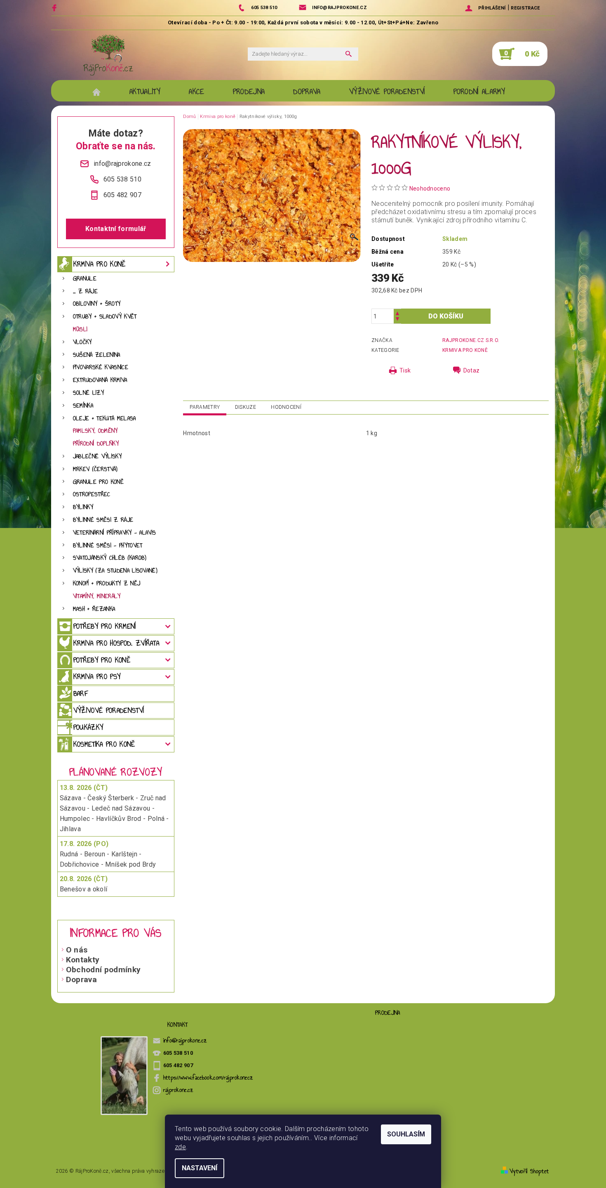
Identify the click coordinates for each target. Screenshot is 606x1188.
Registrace (525, 8)
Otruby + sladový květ (105, 316)
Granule (84, 278)
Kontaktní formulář (115, 229)
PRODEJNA (249, 91)
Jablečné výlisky (97, 456)
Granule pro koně (98, 482)
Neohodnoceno (430, 188)
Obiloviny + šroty (96, 304)
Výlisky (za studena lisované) (115, 570)
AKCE (196, 91)
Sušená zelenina (96, 355)
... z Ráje (85, 291)
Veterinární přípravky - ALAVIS (114, 532)
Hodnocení (286, 407)
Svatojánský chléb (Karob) (110, 558)
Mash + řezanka (94, 609)
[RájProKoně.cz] (108, 54)
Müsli (80, 329)
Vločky (82, 342)
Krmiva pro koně (99, 264)
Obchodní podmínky (103, 969)
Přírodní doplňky (96, 443)
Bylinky (83, 507)
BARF (80, 693)
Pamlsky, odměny (95, 431)
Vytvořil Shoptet (529, 1171)
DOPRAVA (306, 91)
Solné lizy (88, 393)
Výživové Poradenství (387, 91)
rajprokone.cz (178, 1090)
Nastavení (199, 1168)
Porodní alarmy (479, 91)
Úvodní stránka (101, 91)
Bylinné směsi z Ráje (103, 520)
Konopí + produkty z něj (106, 583)
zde (180, 1147)
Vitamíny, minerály (97, 596)
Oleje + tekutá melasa (104, 418)
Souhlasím (406, 1134)
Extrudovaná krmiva (100, 380)
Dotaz (471, 370)
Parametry (205, 407)
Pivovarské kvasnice (100, 367)
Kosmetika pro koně (104, 744)
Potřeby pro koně (101, 660)
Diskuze (245, 407)
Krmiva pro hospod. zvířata (116, 643)
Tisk (405, 370)
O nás (77, 950)
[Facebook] (55, 7)
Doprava (81, 979)
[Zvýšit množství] (397, 312)
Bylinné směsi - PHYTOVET (108, 545)
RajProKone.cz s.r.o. (470, 340)
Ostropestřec (91, 494)
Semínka (83, 405)
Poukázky (88, 727)
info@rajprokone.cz (185, 1040)
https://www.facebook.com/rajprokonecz (208, 1077)
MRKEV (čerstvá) (95, 469)
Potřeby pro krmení (104, 626)
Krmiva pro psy (96, 676)
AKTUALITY (144, 91)
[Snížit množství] (397, 320)
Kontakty (83, 959)
